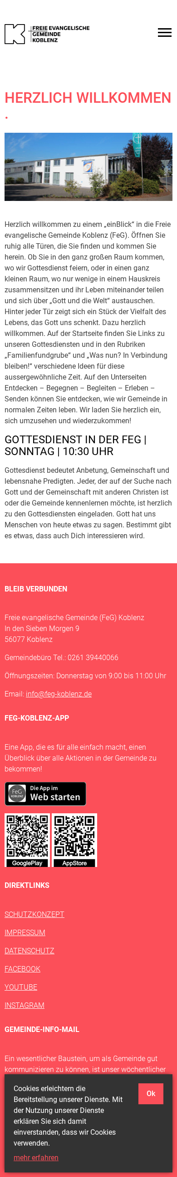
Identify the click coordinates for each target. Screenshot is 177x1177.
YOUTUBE (21, 987)
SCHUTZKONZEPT (34, 914)
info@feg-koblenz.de (59, 694)
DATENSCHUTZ (29, 951)
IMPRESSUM (25, 932)
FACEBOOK (22, 969)
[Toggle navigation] (164, 32)
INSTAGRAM (24, 1005)
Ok (151, 1093)
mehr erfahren (36, 1157)
